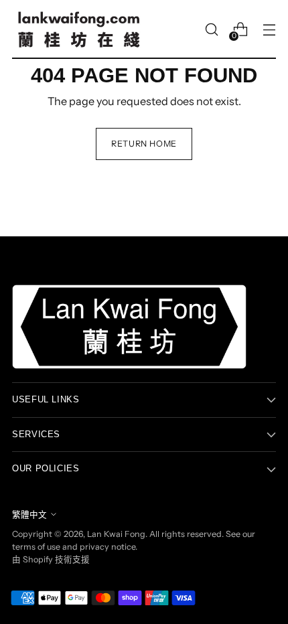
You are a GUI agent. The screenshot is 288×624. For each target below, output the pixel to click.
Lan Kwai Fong (116, 534)
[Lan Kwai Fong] (79, 29)
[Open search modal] (211, 30)
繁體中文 (29, 515)
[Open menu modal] (269, 30)
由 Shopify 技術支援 (51, 559)
